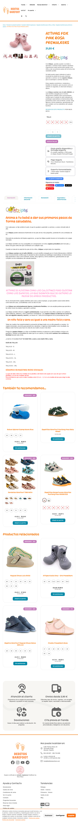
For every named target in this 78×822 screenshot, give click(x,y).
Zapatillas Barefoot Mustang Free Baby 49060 (58, 430)
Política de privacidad (8, 819)
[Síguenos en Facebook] (13, 762)
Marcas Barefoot (42, 4)
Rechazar (48, 815)
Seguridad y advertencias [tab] (61, 198)
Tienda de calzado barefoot (13, 25)
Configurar (60, 815)
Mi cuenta (31, 10)
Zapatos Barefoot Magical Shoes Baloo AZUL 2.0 (20, 644)
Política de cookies (34, 818)
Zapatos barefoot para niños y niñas (46, 25)
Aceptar (71, 815)
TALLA (49, 117)
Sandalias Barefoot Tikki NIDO (20, 492)
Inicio (4, 25)
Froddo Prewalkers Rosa (58, 643)
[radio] (48, 122)
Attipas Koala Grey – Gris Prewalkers (58, 576)
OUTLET (23, 10)
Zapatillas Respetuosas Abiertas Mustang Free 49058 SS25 (58, 493)
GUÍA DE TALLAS (52, 141)
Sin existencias (20, 448)
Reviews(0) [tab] (44, 198)
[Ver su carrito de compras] (21, 16)
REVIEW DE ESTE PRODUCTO (55, 109)
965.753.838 (56, 753)
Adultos (63, 4)
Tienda (23, 4)
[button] (5, 56)
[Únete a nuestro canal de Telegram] (27, 762)
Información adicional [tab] (28, 198)
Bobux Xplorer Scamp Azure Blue (20, 429)
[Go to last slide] (4, 56)
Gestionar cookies (20, 819)
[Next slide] (37, 56)
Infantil (54, 4)
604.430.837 (47, 753)
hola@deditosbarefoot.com (52, 761)
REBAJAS (32, 4)
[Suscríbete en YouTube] (23, 762)
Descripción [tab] (11, 198)
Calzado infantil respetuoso (28, 25)
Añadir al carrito (53, 136)
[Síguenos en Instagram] (18, 762)
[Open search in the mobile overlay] (26, 16)
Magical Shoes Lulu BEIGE (20, 576)
